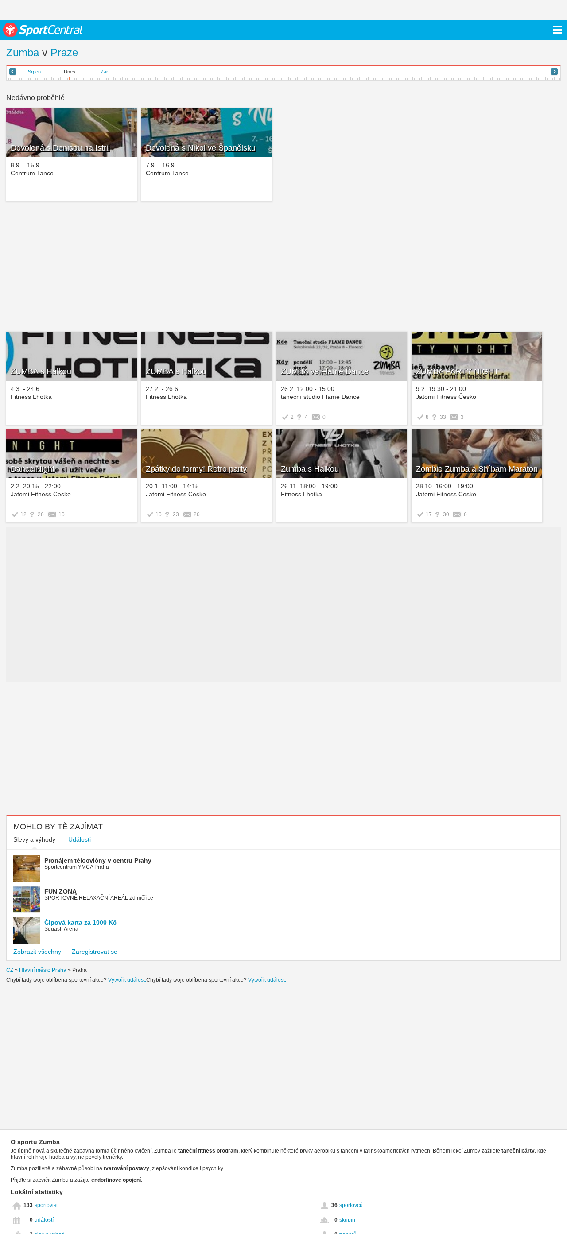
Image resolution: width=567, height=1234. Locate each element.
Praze (64, 52)
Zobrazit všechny (37, 951)
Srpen (34, 71)
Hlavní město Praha (42, 970)
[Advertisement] (140, 268)
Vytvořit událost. (127, 980)
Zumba (22, 52)
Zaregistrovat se (94, 951)
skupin (347, 1220)
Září (105, 71)
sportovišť (46, 1205)
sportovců (351, 1205)
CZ (9, 970)
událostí (44, 1220)
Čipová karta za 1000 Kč (80, 922)
